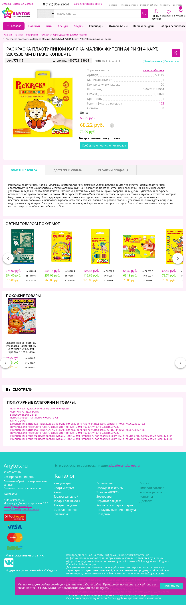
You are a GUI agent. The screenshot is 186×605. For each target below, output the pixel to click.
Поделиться (171, 61)
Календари (96, 26)
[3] (113, 61)
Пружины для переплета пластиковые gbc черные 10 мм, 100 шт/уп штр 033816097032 (64, 426)
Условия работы (148, 4)
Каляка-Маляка (153, 70)
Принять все (172, 586)
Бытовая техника (65, 510)
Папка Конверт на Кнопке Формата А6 (34, 417)
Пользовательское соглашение (23, 488)
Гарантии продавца (113, 170)
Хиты (49, 26)
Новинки (34, 26)
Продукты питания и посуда (116, 510)
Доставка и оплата (68, 170)
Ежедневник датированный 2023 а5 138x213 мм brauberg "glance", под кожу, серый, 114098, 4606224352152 (77, 423)
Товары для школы (67, 501)
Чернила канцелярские (24, 411)
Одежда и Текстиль (109, 488)
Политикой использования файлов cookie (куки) (74, 588)
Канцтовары (62, 483)
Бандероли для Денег (23, 414)
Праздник (103, 514)
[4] (116, 61)
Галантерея (104, 483)
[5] (119, 61)
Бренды (63, 26)
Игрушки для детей (109, 501)
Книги (58, 492)
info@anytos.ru (154, 573)
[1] (106, 61)
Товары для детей (66, 497)
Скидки (113, 4)
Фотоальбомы (118, 26)
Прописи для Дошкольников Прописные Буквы (39, 408)
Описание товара (24, 170)
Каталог (16, 26)
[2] (109, 61)
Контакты (165, 4)
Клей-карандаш (143, 26)
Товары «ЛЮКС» (107, 492)
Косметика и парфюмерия (115, 505)
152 (161, 103)
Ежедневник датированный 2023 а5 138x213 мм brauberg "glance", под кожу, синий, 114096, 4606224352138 (77, 430)
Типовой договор (128, 4)
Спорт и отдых (64, 488)
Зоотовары (104, 497)
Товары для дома (66, 505)
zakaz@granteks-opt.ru (88, 3)
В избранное (152, 61)
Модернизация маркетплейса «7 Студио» (31, 570)
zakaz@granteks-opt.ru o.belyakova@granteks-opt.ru (21, 507)
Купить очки (18, 420)
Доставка (178, 4)
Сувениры (61, 514)
